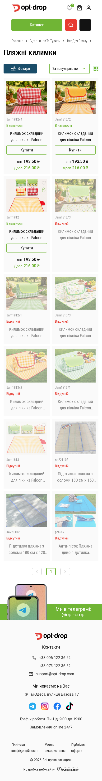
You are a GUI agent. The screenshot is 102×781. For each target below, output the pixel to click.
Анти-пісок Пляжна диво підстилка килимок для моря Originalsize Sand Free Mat (75, 549)
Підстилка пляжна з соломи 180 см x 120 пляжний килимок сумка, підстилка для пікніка (26, 549)
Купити (26, 149)
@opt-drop (73, 614)
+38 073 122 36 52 (55, 666)
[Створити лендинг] (43, 91)
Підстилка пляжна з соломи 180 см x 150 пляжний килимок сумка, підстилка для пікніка (75, 477)
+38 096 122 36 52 (55, 657)
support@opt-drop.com (55, 674)
